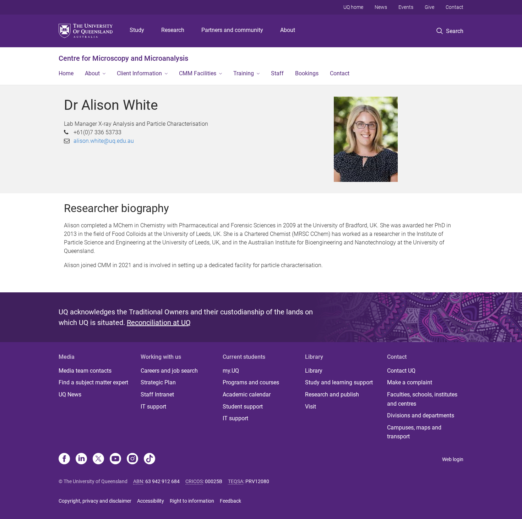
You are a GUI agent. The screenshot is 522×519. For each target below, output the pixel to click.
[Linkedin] (81, 459)
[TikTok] (149, 459)
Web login (452, 459)
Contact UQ (401, 370)
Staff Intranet (157, 394)
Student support (243, 406)
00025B (213, 481)
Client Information (139, 73)
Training (243, 73)
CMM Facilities (197, 73)
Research (172, 30)
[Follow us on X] (98, 459)
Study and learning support (339, 382)
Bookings (307, 73)
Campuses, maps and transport (414, 432)
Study (137, 30)
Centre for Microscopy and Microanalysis (123, 58)
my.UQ (231, 370)
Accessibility (150, 501)
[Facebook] (64, 459)
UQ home (353, 7)
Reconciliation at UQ (159, 322)
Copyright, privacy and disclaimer (95, 501)
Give (429, 7)
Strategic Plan (158, 382)
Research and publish (332, 394)
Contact (454, 7)
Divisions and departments (420, 415)
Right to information (192, 501)
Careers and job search (169, 370)
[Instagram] (132, 459)
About (287, 30)
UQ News (70, 394)
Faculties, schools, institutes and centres (422, 399)
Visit (310, 406)
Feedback (230, 501)
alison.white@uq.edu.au (104, 140)
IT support (153, 406)
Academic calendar (247, 394)
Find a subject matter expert (93, 382)
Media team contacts (85, 370)
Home (66, 73)
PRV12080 (257, 481)
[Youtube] (115, 459)
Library (313, 370)
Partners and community (232, 30)
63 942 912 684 (162, 481)
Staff (277, 73)
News (381, 7)
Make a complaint (409, 382)
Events (405, 7)
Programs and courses (251, 382)
